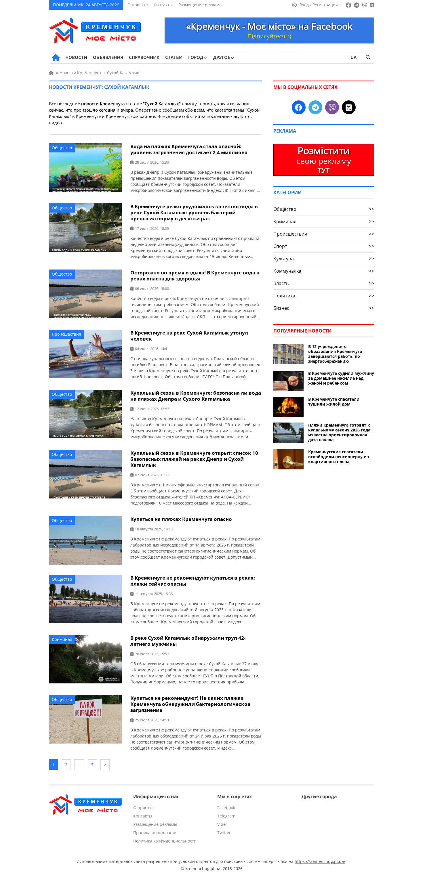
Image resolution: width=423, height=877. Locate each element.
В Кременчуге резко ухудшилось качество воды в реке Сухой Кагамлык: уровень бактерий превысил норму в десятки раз (194, 212)
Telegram (226, 816)
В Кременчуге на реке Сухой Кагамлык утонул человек (189, 335)
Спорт (323, 246)
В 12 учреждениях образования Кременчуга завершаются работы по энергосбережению (335, 354)
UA (353, 57)
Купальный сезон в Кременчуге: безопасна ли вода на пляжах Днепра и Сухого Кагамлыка (195, 395)
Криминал (62, 639)
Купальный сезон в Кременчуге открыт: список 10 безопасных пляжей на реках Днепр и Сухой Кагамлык (194, 459)
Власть (323, 283)
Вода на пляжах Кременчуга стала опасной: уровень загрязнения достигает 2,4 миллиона (188, 149)
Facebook (226, 807)
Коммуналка (323, 271)
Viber (222, 824)
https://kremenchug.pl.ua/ (320, 861)
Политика (323, 296)
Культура (323, 258)
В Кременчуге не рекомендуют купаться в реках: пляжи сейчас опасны (192, 580)
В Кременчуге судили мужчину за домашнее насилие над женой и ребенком (341, 378)
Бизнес (323, 308)
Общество (62, 147)
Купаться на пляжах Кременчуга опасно (181, 519)
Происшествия (66, 334)
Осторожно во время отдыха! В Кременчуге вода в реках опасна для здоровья (195, 275)
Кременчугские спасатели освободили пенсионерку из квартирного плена (338, 456)
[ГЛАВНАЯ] (56, 57)
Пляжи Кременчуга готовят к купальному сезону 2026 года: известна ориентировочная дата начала (339, 432)
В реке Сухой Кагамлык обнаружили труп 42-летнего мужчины (187, 641)
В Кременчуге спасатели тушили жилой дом (333, 401)
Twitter (224, 832)
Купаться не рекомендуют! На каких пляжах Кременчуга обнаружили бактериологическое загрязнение (190, 704)
